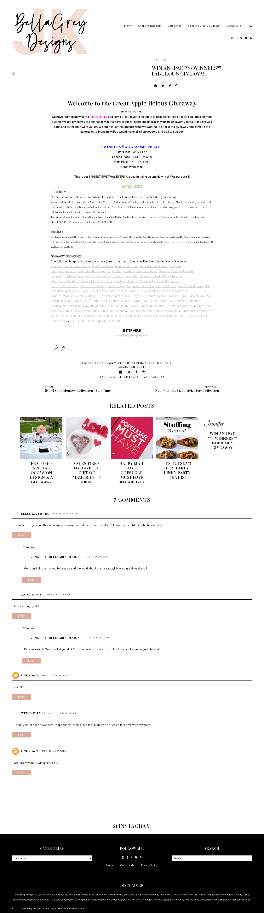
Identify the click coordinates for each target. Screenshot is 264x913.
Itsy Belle (139, 296)
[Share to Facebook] (170, 86)
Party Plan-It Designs (92, 271)
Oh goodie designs (104, 316)
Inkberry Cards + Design (132, 291)
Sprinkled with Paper (194, 311)
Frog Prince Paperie (166, 311)
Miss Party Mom (80, 316)
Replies (30, 547)
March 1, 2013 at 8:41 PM (65, 513)
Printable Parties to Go (84, 321)
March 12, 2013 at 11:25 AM (62, 713)
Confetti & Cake (189, 316)
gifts (117, 377)
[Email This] (155, 86)
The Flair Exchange (113, 311)
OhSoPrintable (68, 286)
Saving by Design (170, 271)
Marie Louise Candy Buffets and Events (91, 301)
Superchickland (111, 321)
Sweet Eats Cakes (97, 276)
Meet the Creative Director (204, 26)
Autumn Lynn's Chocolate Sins (166, 296)
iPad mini (156, 377)
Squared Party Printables (96, 281)
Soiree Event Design (93, 286)
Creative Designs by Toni (114, 296)
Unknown (29, 675)
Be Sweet (117, 276)
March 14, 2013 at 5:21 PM (54, 751)
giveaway (131, 377)
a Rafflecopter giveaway (132, 335)
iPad (144, 377)
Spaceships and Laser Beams (176, 242)
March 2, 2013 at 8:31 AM (57, 594)
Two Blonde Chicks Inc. (157, 301)
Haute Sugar (116, 286)
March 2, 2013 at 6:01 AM (98, 557)
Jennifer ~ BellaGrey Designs (56, 556)
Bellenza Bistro (35, 513)
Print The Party (73, 276)
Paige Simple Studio (86, 311)
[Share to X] (162, 86)
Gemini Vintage (86, 296)
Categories (174, 26)
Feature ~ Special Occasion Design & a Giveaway (41, 472)
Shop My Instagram (150, 26)
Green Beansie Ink (140, 311)
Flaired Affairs (106, 291)
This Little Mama (103, 266)
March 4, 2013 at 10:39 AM (98, 637)
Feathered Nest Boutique (135, 316)
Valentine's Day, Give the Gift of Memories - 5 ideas (86, 472)
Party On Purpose (152, 306)
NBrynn (194, 296)
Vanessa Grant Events (102, 306)
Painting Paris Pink (74, 306)
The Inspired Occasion (179, 306)
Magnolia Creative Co (140, 286)
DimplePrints (67, 271)
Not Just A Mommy (190, 286)
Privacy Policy (149, 865)
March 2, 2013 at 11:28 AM (54, 675)
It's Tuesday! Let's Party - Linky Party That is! (177, 470)
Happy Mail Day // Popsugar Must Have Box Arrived (132, 472)
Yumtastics (66, 296)
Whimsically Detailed (153, 281)
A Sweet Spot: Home (153, 266)
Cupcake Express (165, 316)
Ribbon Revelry (129, 306)
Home (128, 26)
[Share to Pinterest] (176, 86)
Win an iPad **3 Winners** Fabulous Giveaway (222, 440)
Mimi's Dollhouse (126, 266)
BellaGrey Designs (126, 281)
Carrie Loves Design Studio (69, 908)
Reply (21, 535)
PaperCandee (68, 281)
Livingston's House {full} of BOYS (147, 276)
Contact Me (234, 26)
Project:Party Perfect (120, 271)
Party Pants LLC (165, 286)
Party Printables (147, 271)
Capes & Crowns (129, 301)
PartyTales (89, 291)
